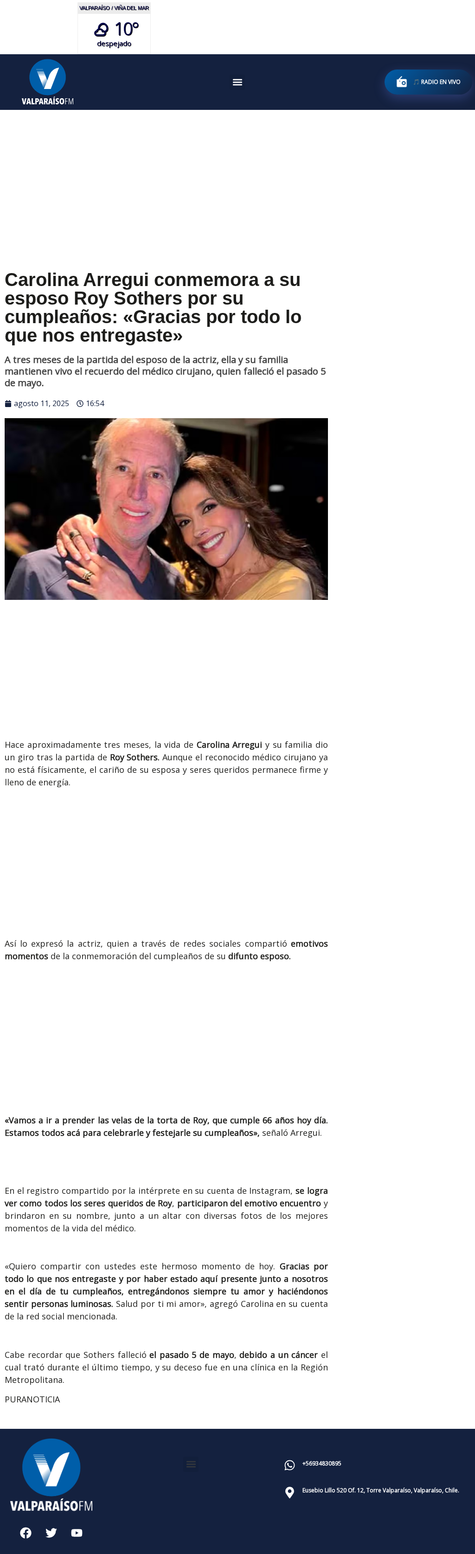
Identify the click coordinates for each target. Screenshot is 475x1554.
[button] (237, 82)
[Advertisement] (237, 178)
